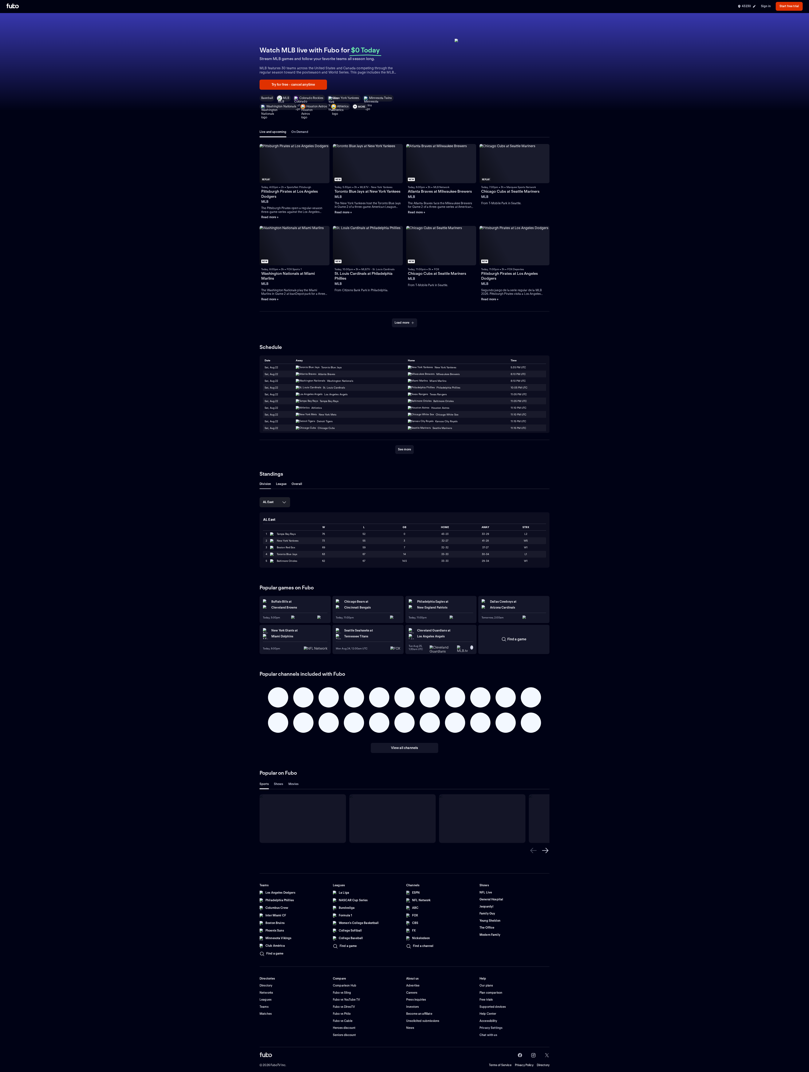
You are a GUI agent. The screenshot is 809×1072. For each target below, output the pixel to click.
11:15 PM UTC (518, 421)
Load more (402, 322)
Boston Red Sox (286, 547)
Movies (293, 784)
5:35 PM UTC (518, 367)
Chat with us (488, 1035)
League (281, 484)
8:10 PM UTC (518, 380)
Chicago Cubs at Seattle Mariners (510, 191)
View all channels (404, 748)
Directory (543, 1065)
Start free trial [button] (789, 6)
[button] (533, 850)
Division (265, 484)
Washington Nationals (281, 106)
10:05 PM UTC (519, 387)
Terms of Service (500, 1065)
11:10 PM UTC (518, 407)
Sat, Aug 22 (271, 367)
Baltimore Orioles (287, 560)
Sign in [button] (766, 6)
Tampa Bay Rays (286, 533)
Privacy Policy (524, 1065)
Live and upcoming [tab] (273, 131)
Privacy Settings (491, 1027)
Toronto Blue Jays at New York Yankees (367, 191)
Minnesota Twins (380, 98)
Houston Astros (316, 106)
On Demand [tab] (299, 131)
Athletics (343, 106)
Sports (264, 784)
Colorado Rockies (311, 98)
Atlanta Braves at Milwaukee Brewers (440, 191)
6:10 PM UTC (518, 374)
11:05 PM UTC (519, 394)
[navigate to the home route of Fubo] (12, 6)
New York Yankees (346, 98)
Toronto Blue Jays (287, 554)
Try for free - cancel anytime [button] (293, 85)
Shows (278, 784)
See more (404, 449)
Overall (297, 484)
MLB (286, 98)
